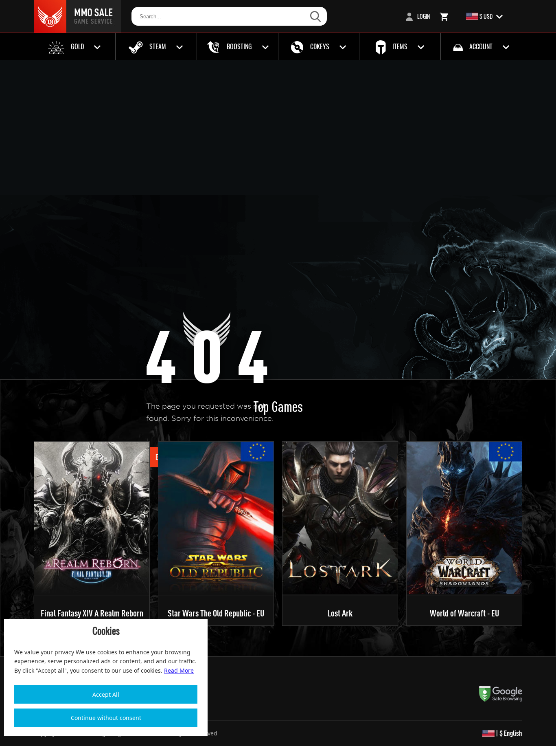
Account (481, 46)
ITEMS (400, 46)
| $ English (508, 733)
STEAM (158, 46)
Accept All (105, 694)
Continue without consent (106, 718)
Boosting (239, 46)
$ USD (486, 16)
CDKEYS (320, 46)
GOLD (77, 46)
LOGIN (423, 16)
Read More (179, 670)
